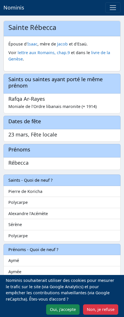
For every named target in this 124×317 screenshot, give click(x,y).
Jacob (62, 44)
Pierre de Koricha (25, 191)
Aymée (14, 271)
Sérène (15, 224)
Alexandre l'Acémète (28, 213)
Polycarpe (18, 202)
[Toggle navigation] (113, 7)
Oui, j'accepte (63, 309)
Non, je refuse (100, 309)
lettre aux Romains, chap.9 (44, 52)
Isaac (32, 44)
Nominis (13, 7)
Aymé (13, 260)
